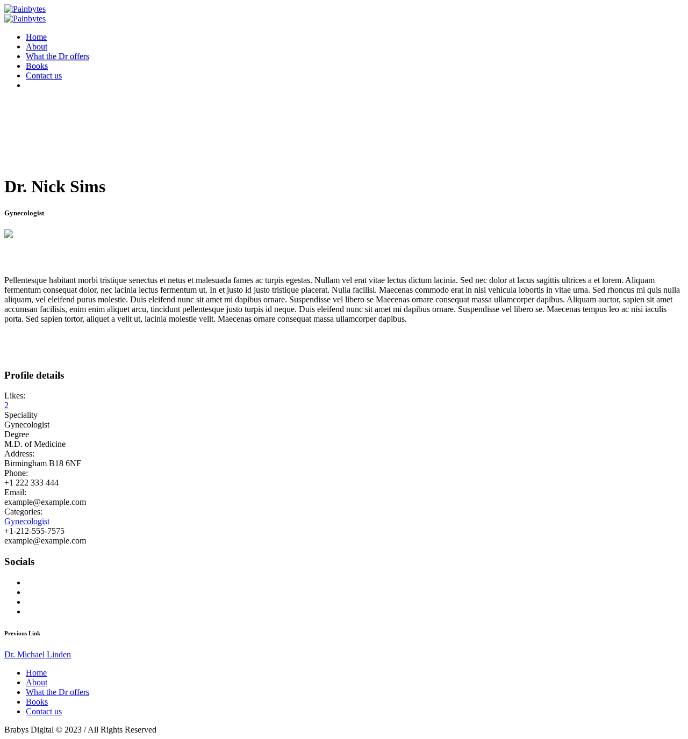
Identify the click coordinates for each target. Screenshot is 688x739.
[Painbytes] (25, 13)
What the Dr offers (57, 692)
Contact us (44, 711)
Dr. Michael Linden (37, 654)
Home (36, 672)
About (36, 682)
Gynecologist (26, 521)
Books (37, 701)
